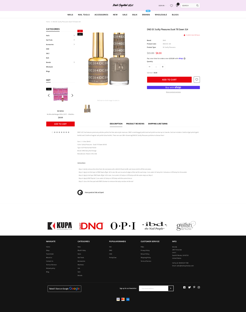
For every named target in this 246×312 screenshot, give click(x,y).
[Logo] (123, 5)
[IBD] (154, 226)
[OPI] (123, 226)
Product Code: (151, 44)
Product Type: (151, 47)
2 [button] (54, 132)
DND (164, 40)
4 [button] (59, 132)
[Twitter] (189, 287)
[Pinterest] (194, 287)
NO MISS (60, 111)
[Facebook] (184, 287)
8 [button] (68, 132)
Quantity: (150, 61)
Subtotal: (150, 73)
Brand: (149, 40)
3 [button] (57, 132)
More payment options (173, 92)
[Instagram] (199, 287)
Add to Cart (60, 124)
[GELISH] (186, 226)
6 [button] (64, 132)
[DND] (91, 226)
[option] (60, 106)
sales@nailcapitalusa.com (185, 266)
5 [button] (61, 132)
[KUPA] (60, 226)
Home (48, 22)
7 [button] (66, 132)
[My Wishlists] (170, 5)
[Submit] (170, 288)
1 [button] (52, 132)
